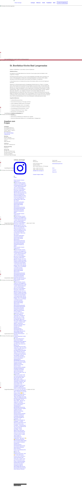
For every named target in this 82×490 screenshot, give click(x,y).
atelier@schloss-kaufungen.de (38, 170)
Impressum (54, 170)
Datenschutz (54, 171)
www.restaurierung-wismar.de (57, 163)
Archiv (53, 168)
